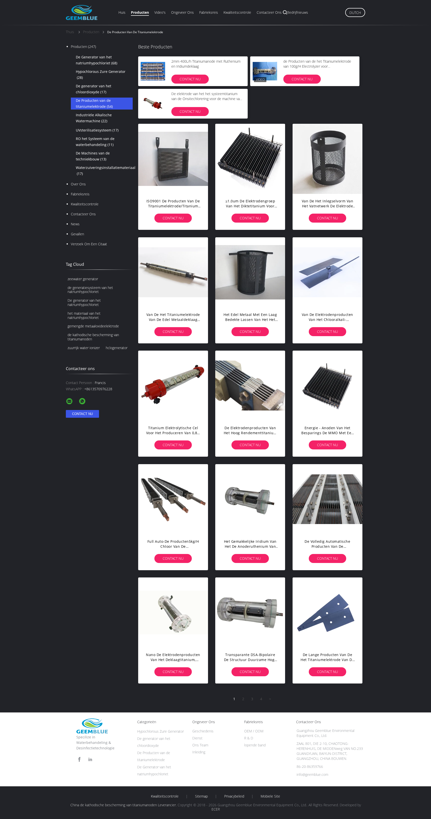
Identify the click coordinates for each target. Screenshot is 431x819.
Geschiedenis (203, 731)
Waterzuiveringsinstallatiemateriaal (104, 170)
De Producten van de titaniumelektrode (94, 103)
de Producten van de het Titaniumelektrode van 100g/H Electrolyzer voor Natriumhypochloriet (317, 66)
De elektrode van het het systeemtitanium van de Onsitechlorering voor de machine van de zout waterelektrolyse (206, 98)
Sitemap (201, 796)
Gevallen (77, 234)
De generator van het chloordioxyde (93, 89)
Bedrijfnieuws (297, 12)
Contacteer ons (269, 12)
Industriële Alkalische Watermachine (94, 118)
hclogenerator (116, 347)
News (75, 224)
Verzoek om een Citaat (89, 244)
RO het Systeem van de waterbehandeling (95, 141)
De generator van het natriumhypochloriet (84, 302)
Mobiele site (270, 796)
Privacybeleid (234, 796)
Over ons (78, 184)
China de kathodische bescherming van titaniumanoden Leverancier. (124, 805)
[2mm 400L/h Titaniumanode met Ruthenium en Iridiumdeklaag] (153, 71)
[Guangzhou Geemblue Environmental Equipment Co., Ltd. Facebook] (79, 759)
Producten (140, 12)
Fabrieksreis (208, 12)
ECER (216, 809)
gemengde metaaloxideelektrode (93, 326)
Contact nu (190, 79)
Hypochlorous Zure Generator (100, 74)
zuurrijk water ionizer (84, 347)
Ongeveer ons (182, 12)
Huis (121, 12)
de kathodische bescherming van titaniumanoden (93, 336)
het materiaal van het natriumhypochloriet (84, 315)
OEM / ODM (253, 731)
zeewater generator (83, 278)
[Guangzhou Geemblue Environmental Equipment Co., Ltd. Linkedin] (90, 759)
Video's (160, 12)
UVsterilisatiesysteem (97, 130)
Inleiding (198, 752)
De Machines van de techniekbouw (93, 156)
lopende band (255, 745)
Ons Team (200, 745)
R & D (248, 738)
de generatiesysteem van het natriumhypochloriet (90, 289)
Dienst (197, 738)
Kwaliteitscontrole (237, 12)
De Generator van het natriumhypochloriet (96, 60)
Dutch (355, 12)
